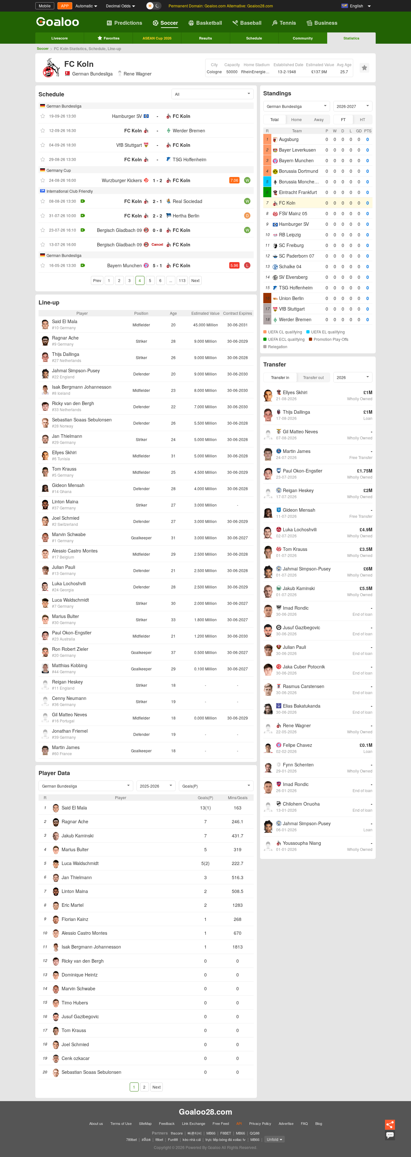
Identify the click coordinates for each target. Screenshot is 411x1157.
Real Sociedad (187, 201)
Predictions (128, 22)
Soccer (169, 22)
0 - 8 (157, 230)
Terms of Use (121, 1123)
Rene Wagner (138, 73)
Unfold (272, 1139)
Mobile (45, 5)
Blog (318, 1123)
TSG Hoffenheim (189, 159)
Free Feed (221, 1123)
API (239, 1123)
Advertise (286, 1123)
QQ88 (254, 1132)
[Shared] (390, 1128)
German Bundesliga (92, 73)
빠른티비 (195, 1132)
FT (343, 119)
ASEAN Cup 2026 (157, 38)
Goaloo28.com (205, 1111)
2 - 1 (157, 201)
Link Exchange (193, 1123)
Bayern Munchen (124, 265)
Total (274, 119)
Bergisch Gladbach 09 (119, 230)
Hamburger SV (127, 116)
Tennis (288, 22)
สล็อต (146, 1139)
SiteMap (145, 1123)
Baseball (250, 22)
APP (65, 5)
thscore (177, 1132)
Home (296, 119)
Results (205, 38)
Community (303, 38)
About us (96, 1123)
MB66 (210, 1132)
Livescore (59, 38)
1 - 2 (157, 180)
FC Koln (181, 116)
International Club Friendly (70, 191)
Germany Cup (59, 170)
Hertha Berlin (186, 215)
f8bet (159, 1139)
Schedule (254, 38)
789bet (131, 1139)
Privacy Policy (260, 1123)
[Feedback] (390, 1139)
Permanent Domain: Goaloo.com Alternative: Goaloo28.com (221, 5)
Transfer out (313, 377)
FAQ (304, 1123)
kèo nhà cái (192, 1139)
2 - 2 (157, 215)
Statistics (351, 38)
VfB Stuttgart (129, 145)
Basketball (209, 22)
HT (362, 119)
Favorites (111, 38)
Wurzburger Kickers (122, 180)
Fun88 (173, 1139)
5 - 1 (157, 265)
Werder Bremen (189, 130)
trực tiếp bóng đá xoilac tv (226, 1139)
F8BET (225, 1132)
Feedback (167, 1123)
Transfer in (280, 377)
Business (325, 22)
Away (319, 119)
